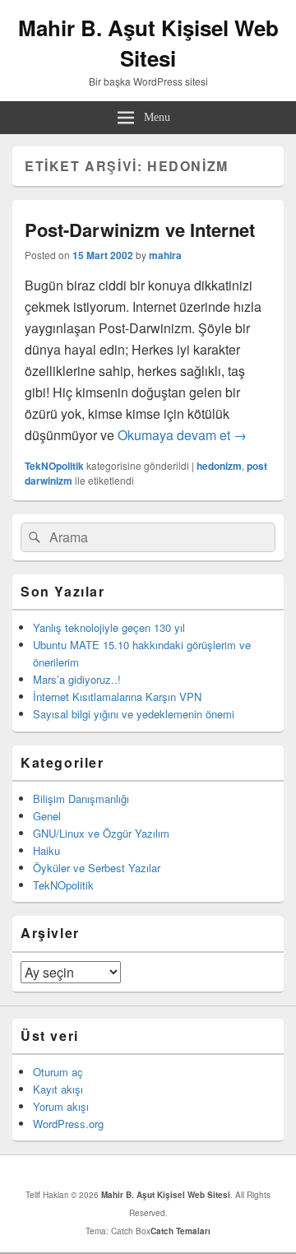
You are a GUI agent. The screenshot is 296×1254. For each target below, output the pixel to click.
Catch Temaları (180, 1231)
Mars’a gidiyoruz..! (77, 679)
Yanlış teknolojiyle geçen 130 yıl (109, 627)
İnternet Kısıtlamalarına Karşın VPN (117, 696)
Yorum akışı (61, 1106)
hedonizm (219, 465)
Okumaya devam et (182, 434)
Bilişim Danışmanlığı (81, 798)
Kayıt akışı (58, 1089)
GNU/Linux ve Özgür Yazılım (101, 833)
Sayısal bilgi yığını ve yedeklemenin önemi (133, 714)
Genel (47, 816)
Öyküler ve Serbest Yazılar (96, 867)
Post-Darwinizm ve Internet (140, 229)
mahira (165, 255)
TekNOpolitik (54, 465)
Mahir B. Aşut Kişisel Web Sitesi (148, 42)
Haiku (46, 850)
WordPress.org (68, 1123)
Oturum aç (58, 1072)
